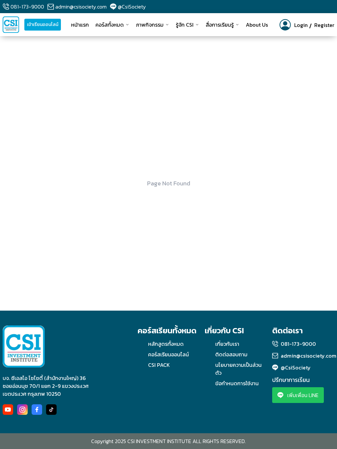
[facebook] (37, 409)
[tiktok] (51, 409)
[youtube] (8, 409)
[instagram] (22, 409)
